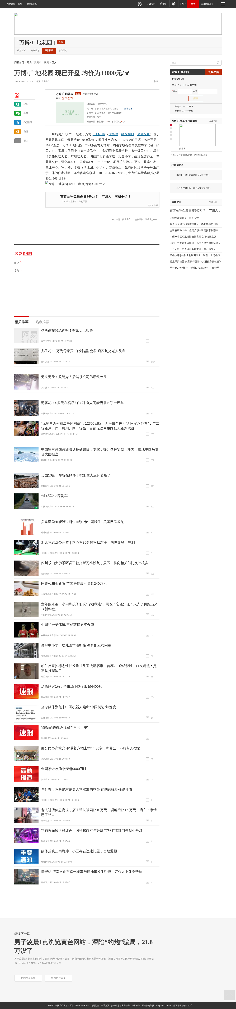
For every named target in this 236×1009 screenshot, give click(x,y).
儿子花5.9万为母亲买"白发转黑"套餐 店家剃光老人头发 (83, 351)
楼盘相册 (127, 134)
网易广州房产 (34, 62)
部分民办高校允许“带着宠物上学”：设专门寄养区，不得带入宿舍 (90, 748)
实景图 (197, 155)
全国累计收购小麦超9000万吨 (64, 769)
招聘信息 (115, 1005)
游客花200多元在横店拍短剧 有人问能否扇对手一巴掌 (82, 403)
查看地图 (128, 108)
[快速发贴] (17, 95)
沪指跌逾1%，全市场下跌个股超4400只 (71, 686)
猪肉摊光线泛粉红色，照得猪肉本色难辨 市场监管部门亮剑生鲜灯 (91, 830)
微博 (25, 131)
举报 (156, 81)
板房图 (189, 155)
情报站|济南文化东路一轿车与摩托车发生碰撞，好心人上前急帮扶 (91, 872)
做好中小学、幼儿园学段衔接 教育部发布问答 (76, 645)
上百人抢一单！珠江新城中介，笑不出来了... (194, 249)
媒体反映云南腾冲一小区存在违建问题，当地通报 (79, 851)
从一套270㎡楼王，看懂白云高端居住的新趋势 (194, 268)
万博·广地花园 (64, 94)
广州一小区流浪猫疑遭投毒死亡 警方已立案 (193, 236)
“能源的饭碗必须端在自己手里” (64, 728)
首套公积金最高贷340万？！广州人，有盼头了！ (95, 196)
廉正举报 (177, 1005)
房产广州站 (153, 205)
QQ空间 (27, 122)
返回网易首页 (28, 978)
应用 (20, 4)
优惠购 (113, 134)
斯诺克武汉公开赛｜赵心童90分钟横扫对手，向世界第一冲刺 (88, 542)
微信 (25, 113)
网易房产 (45, 81)
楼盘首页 (21, 50)
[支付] (173, 3)
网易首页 (11, 4)
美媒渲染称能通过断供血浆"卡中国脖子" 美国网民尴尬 (82, 522)
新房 (46, 62)
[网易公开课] (151, 3)
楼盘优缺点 (178, 165)
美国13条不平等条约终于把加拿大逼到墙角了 (76, 475)
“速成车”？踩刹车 (54, 496)
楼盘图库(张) (103, 121)
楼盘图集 (184, 121)
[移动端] (140, 3)
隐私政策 (136, 1005)
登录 (193, 4)
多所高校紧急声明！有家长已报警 (67, 330)
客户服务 (125, 1005)
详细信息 (35, 50)
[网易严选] (163, 3)
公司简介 (95, 1005)
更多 (25, 140)
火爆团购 (213, 72)
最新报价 (143, 134)
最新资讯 (176, 202)
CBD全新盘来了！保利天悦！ (75, 201)
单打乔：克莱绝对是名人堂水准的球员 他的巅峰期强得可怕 (86, 789)
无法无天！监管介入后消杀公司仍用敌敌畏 (74, 377)
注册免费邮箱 (207, 4)
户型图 (181, 155)
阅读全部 (213, 121)
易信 (25, 104)
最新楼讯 (49, 50)
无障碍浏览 (32, 4)
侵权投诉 (187, 1005)
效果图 (182, 148)
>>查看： (174, 155)
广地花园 (99, 134)
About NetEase (82, 1005)
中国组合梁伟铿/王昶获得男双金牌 (67, 625)
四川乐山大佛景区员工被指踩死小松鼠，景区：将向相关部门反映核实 (94, 563)
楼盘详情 (91, 121)
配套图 (204, 155)
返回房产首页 (58, 978)
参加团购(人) (118, 121)
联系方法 (105, 1005)
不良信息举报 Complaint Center (156, 1005)
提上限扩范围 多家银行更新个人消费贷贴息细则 (195, 261)
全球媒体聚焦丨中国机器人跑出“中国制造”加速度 (78, 707)
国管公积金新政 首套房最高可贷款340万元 (74, 583)
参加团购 (63, 50)
